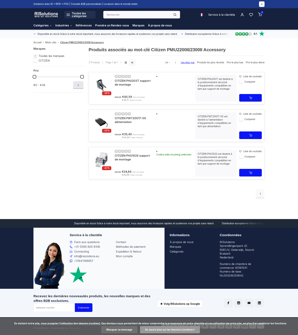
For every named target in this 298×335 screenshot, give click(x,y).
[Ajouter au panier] (250, 98)
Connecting (81, 251)
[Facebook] (228, 303)
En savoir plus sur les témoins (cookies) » (170, 329)
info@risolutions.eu (86, 256)
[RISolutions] (46, 14)
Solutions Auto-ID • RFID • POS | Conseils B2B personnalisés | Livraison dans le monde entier (85, 4)
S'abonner (83, 307)
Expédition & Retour (129, 251)
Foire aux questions (87, 242)
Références (84, 25)
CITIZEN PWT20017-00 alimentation (130, 120)
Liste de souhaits (252, 76)
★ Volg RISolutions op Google (180, 304)
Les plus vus (188, 62)
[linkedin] (259, 303)
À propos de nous (160, 25)
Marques (138, 25)
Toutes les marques (51, 56)
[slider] (34, 76)
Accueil (37, 42)
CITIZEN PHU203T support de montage (133, 82)
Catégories (41, 25)
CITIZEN (44, 60)
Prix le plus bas (235, 62)
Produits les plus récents (210, 62)
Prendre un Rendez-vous (112, 25)
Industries (62, 25)
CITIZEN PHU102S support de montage (132, 157)
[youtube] (249, 303)
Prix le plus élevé (255, 62)
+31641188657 (83, 261)
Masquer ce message (119, 329)
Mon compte (124, 256)
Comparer (249, 81)
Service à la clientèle (221, 14)
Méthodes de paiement (131, 246)
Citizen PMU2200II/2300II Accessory (82, 42)
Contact (121, 242)
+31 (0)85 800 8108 (87, 246)
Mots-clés (50, 42)
